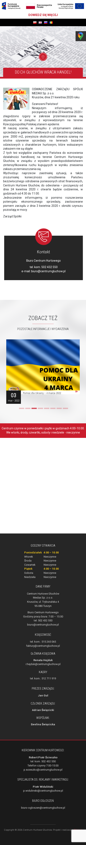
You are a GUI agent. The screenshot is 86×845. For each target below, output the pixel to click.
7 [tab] (59, 410)
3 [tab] (34, 410)
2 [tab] (27, 410)
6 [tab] (52, 410)
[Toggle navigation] (43, 57)
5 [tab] (46, 410)
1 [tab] (21, 410)
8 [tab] (65, 410)
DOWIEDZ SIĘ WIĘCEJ (43, 15)
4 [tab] (40, 410)
